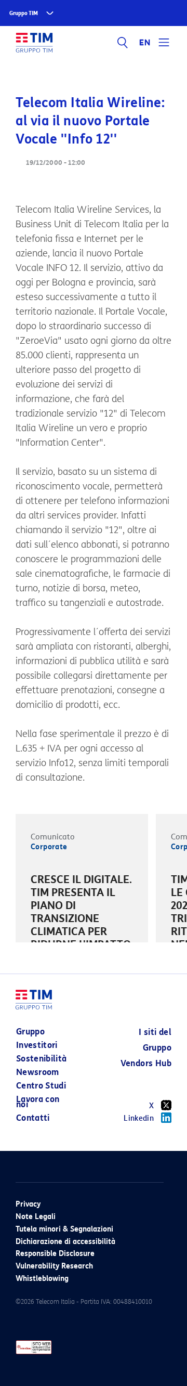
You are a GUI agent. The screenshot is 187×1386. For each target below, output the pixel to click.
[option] (82, 920)
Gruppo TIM (23, 13)
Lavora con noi (38, 1101)
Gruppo (30, 1032)
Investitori (37, 1045)
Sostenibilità (41, 1059)
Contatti (33, 1118)
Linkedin (139, 1118)
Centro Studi (41, 1086)
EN (145, 42)
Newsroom (37, 1072)
